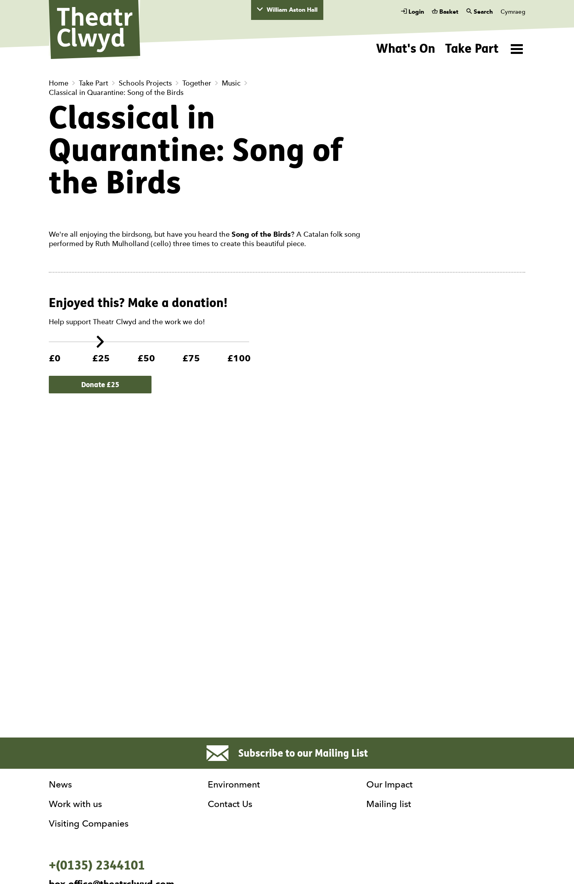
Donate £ (100, 384)
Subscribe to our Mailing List (303, 753)
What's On (405, 48)
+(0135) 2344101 (97, 865)
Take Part (472, 48)
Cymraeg (513, 11)
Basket (448, 11)
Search (482, 11)
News (60, 784)
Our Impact (389, 784)
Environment (234, 784)
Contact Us (230, 803)
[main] (287, 390)
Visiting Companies (88, 823)
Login (415, 11)
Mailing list (388, 803)
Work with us (75, 803)
